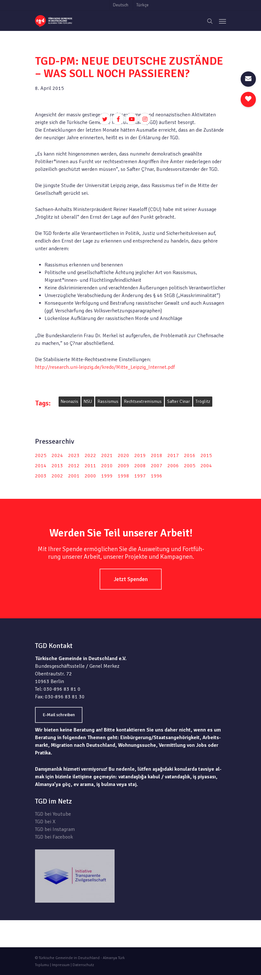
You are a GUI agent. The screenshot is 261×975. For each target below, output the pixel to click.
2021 (107, 455)
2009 (123, 465)
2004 (206, 465)
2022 (90, 455)
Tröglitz (202, 401)
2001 (74, 476)
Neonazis (69, 401)
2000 (90, 476)
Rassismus (107, 401)
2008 (140, 465)
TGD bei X (45, 822)
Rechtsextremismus (143, 401)
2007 (156, 465)
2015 (206, 455)
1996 (156, 476)
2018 (156, 455)
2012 (74, 465)
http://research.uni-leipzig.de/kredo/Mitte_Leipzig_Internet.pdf (105, 367)
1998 (123, 476)
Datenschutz (83, 965)
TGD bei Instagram (55, 829)
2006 (173, 465)
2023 (74, 455)
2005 (189, 465)
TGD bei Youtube (53, 814)
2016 (189, 455)
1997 (140, 476)
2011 (90, 465)
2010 (107, 465)
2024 (57, 455)
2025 (40, 455)
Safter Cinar (178, 401)
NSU (88, 401)
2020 (123, 455)
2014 (40, 465)
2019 (140, 455)
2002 (57, 476)
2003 (40, 476)
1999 (107, 476)
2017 (173, 455)
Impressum (61, 965)
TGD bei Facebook (54, 837)
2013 (57, 465)
